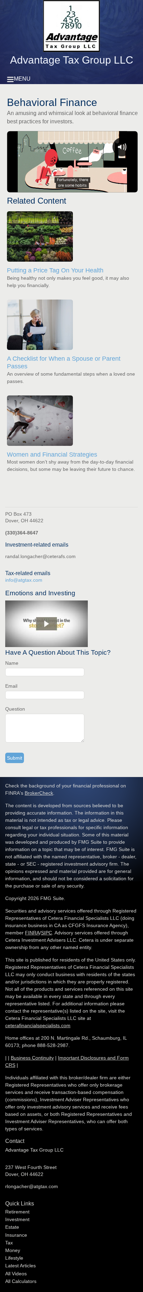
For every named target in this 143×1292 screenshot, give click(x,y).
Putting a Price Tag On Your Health (55, 270)
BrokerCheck (39, 793)
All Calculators (20, 1281)
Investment (17, 1219)
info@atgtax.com (23, 580)
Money (12, 1250)
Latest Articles (20, 1265)
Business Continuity (32, 1058)
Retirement (17, 1212)
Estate (12, 1227)
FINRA (32, 932)
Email (11, 686)
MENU (22, 79)
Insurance (16, 1235)
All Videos (16, 1273)
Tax (9, 1242)
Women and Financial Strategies (52, 454)
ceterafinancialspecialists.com (37, 1025)
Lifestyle (14, 1258)
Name (11, 663)
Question (15, 709)
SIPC (46, 932)
